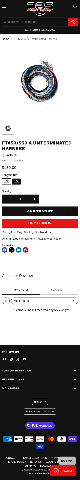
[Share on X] (12, 250)
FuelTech (11, 155)
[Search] (73, 22)
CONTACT (10, 458)
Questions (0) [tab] (59, 289)
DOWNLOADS (48, 465)
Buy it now (40, 223)
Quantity (7, 191)
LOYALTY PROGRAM (58, 461)
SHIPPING (30, 465)
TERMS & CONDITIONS (33, 458)
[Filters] (6, 301)
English (38, 401)
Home (5, 38)
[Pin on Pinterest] (25, 250)
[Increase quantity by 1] (34, 199)
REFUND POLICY (16, 461)
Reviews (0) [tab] (21, 289)
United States (38, 411)
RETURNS (36, 461)
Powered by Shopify (40, 473)
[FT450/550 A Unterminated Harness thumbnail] (8, 128)
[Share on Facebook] (4, 250)
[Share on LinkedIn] (18, 250)
